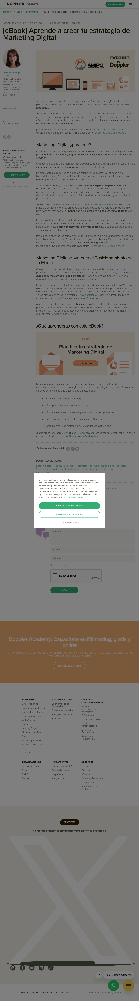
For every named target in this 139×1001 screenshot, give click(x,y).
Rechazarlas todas (70, 522)
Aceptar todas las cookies (69, 506)
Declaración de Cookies (74, 497)
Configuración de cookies (69, 514)
